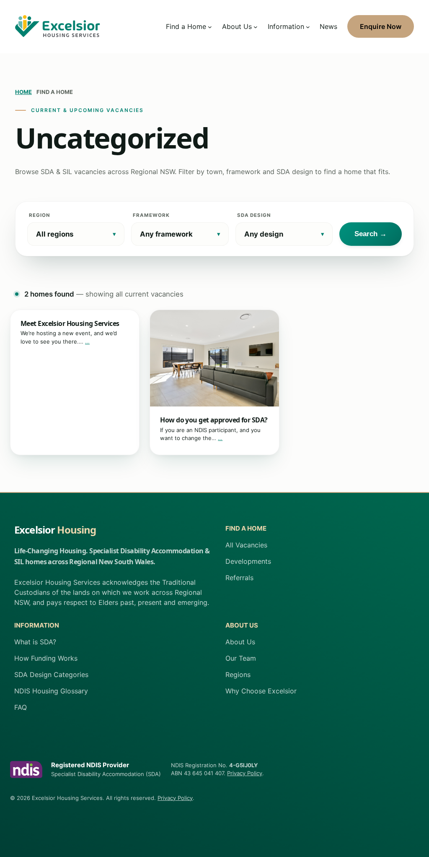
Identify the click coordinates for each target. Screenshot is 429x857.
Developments (248, 561)
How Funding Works (46, 658)
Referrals (239, 577)
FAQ (20, 707)
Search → (370, 234)
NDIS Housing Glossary (51, 691)
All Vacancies (246, 545)
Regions (238, 674)
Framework (151, 215)
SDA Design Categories (51, 674)
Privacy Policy (244, 773)
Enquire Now (380, 26)
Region (39, 215)
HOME (23, 92)
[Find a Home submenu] (210, 26)
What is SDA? (35, 642)
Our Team (240, 658)
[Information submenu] (308, 26)
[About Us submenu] (255, 26)
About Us (240, 642)
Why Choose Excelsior (261, 691)
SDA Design (254, 215)
